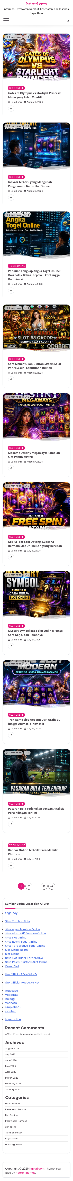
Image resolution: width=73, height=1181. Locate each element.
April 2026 (10, 1071)
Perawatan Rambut (16, 1121)
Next (51, 886)
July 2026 (10, 1054)
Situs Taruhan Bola (17, 921)
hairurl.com (36, 3)
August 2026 (12, 1048)
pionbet (10, 1011)
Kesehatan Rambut (15, 1109)
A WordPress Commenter (19, 1034)
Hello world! (44, 1034)
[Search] (67, 20)
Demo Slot (12, 966)
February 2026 (13, 1083)
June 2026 (11, 1060)
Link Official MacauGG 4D (22, 983)
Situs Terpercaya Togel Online (25, 946)
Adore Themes (25, 1173)
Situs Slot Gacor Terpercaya (24, 958)
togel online (17, 265)
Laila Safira (17, 102)
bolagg (10, 999)
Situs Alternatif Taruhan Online (25, 933)
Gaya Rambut (12, 1103)
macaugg (11, 991)
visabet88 (12, 995)
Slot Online (12, 954)
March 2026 (11, 1077)
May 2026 (10, 1066)
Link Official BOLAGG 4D (21, 974)
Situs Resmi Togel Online (21, 942)
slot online (16, 88)
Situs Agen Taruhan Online (22, 929)
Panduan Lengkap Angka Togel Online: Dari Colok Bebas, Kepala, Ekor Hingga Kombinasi (34, 275)
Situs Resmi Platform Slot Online (26, 962)
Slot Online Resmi (16, 950)
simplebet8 (13, 1007)
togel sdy (11, 913)
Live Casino (11, 1115)
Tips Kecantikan (13, 1132)
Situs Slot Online (15, 938)
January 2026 (12, 1089)
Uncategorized (13, 1144)
